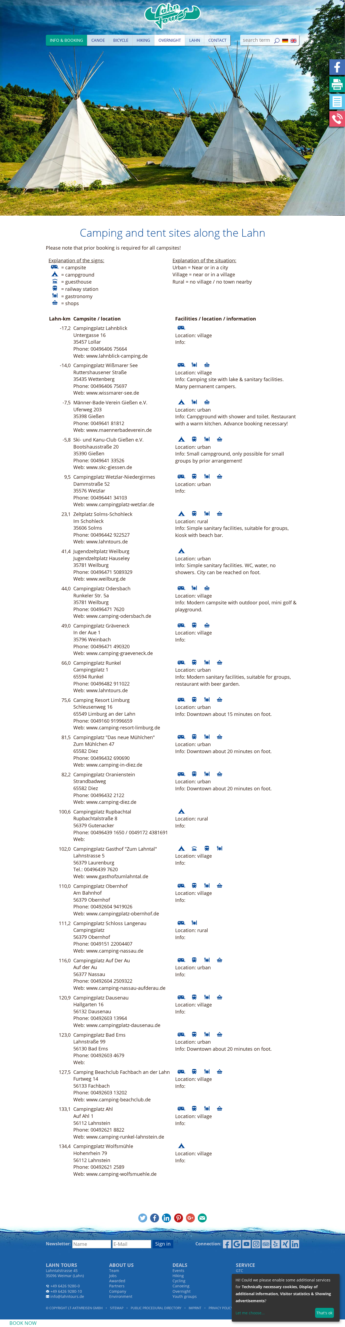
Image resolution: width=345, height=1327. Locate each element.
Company (117, 1291)
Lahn (194, 40)
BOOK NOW (23, 1322)
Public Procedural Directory (156, 1308)
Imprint (195, 1308)
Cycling (178, 1280)
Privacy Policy (221, 1308)
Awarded (117, 1280)
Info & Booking (66, 40)
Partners (117, 1285)
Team (114, 1270)
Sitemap (116, 1308)
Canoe (98, 40)
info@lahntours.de (67, 1296)
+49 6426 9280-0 (65, 1285)
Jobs (113, 1275)
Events (178, 1270)
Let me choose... (250, 1312)
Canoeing (180, 1285)
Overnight (169, 40)
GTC (239, 1270)
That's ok (324, 1312)
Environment (120, 1296)
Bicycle (120, 40)
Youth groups (184, 1296)
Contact (217, 40)
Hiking (143, 40)
